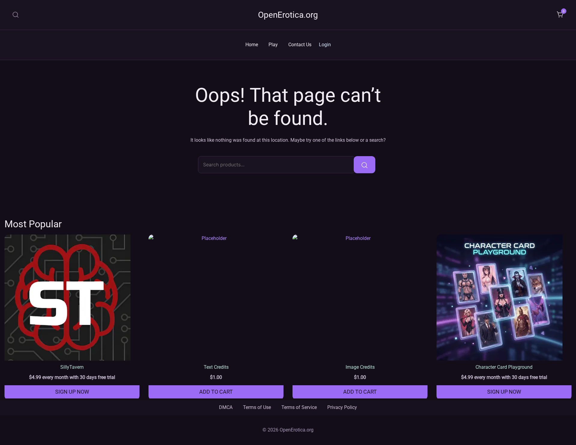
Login (325, 44)
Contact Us (299, 44)
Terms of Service (299, 407)
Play (273, 44)
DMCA (225, 407)
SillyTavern (72, 367)
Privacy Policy (342, 407)
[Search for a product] (16, 15)
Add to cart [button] (216, 392)
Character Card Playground (504, 367)
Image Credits (360, 367)
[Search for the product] (364, 164)
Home (251, 44)
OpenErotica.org (288, 15)
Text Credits (216, 367)
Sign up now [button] (72, 392)
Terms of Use (257, 407)
